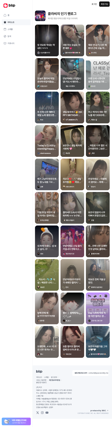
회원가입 (104, 4)
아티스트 (39, 377)
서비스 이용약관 (41, 380)
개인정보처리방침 (54, 380)
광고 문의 (54, 377)
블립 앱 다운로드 (41, 382)
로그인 (94, 4)
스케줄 (46, 377)
